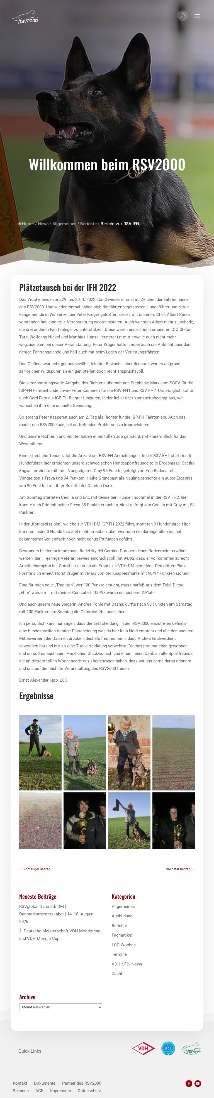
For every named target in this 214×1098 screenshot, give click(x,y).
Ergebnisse (36, 695)
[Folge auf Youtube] (197, 1083)
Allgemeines (64, 223)
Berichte (88, 223)
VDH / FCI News (127, 964)
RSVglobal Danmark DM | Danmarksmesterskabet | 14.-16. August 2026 (56, 914)
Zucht (117, 973)
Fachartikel (122, 935)
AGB (39, 1090)
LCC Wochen (124, 944)
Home (28, 223)
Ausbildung (122, 915)
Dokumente (44, 1083)
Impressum (60, 1090)
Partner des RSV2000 (81, 1083)
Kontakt (20, 1083)
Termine (119, 954)
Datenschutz (89, 1090)
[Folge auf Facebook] (189, 1083)
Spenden (21, 1090)
